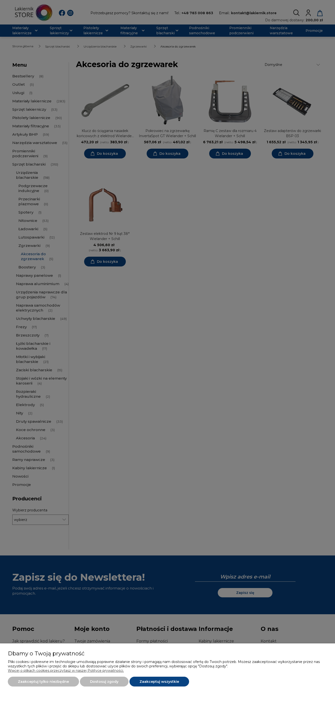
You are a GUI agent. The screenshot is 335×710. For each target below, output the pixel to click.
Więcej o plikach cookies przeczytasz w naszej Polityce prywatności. (66, 670)
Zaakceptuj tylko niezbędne (43, 681)
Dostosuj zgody (104, 681)
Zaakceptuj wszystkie (159, 681)
